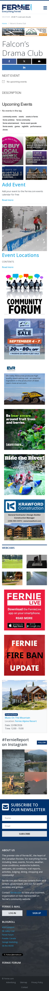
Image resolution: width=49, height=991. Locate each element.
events (21, 116)
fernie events (8, 126)
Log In (12, 913)
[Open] (13, 760)
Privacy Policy (37, 982)
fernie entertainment (11, 123)
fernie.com (15, 892)
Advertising (11, 982)
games (17, 126)
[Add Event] (24, 157)
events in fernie (32, 116)
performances (35, 126)
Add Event (13, 184)
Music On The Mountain (17, 717)
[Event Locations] (24, 228)
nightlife (25, 126)
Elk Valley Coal (8, 931)
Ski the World (7, 945)
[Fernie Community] (18, 6)
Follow (42, 742)
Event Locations (20, 255)
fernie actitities (9, 120)
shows (5, 130)
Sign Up (37, 913)
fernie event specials (29, 123)
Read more (7, 200)
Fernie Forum (8, 934)
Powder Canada (9, 938)
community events (10, 116)
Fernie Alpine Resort (26, 721)
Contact (24, 987)
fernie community (23, 120)
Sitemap (23, 982)
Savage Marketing (9, 942)
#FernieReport (8, 927)
